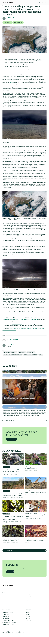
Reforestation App (6, 618)
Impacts (28, 599)
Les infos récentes (6, 605)
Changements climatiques (10, 352)
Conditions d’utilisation (31, 605)
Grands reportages (7, 603)
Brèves (4, 601)
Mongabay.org (5, 616)
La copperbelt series (9, 420)
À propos (28, 593)
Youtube (28, 616)
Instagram (28, 614)
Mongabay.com (10, 17)
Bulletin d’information (31, 601)
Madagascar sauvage (7, 612)
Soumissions (29, 603)
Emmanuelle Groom (11, 345)
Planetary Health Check (8, 620)
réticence (12, 82)
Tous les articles (8, 550)
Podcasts (4, 595)
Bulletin (9, 571)
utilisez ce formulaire (17, 324)
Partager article (18, 22)
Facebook (28, 618)
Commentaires (7, 22)
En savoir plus (11, 439)
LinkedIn (28, 612)
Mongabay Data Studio (8, 624)
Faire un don (29, 597)
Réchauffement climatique (30, 354)
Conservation (22, 352)
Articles (4, 597)
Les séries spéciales (7, 599)
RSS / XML (28, 620)
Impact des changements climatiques (13, 354)
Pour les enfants (6, 614)
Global (12, 19)
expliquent (39, 103)
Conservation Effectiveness (9, 622)
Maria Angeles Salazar (12, 339)
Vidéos (4, 593)
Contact (28, 595)
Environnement (31, 352)
